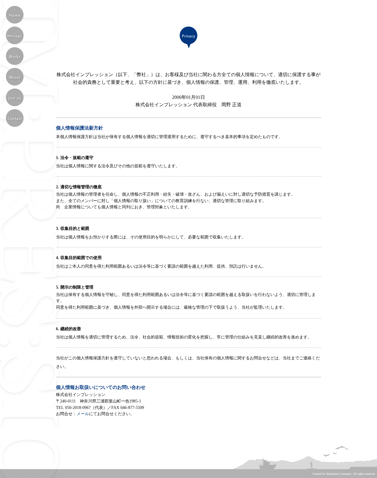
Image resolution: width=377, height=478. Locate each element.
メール (83, 413)
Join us (14, 98)
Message (14, 36)
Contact (15, 118)
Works (15, 56)
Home (15, 15)
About (14, 77)
